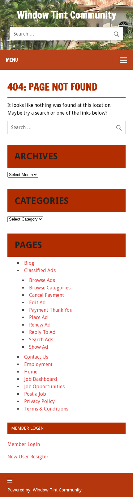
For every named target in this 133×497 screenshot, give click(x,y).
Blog (29, 263)
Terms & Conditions (46, 409)
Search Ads (41, 340)
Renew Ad (40, 325)
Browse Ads (42, 280)
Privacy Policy (39, 401)
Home (30, 372)
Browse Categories (50, 288)
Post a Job (35, 394)
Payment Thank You (51, 310)
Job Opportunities (44, 387)
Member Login (23, 444)
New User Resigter (28, 457)
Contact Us (36, 357)
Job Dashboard (40, 379)
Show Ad (38, 347)
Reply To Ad (42, 332)
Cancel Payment (46, 295)
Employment (38, 364)
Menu (12, 60)
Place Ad (38, 317)
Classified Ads (40, 270)
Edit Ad (37, 302)
